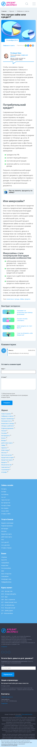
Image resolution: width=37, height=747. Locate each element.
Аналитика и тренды (13, 299)
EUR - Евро (4, 597)
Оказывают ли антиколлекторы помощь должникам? (25, 312)
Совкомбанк (5, 576)
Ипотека (3, 452)
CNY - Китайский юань (7, 605)
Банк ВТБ (4, 560)
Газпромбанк (5, 562)
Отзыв (4, 377)
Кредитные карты (6, 460)
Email (2, 665)
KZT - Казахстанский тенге (9, 602)
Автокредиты (5, 435)
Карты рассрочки (6, 455)
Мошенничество (6, 465)
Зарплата (4, 448)
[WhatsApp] (26, 46)
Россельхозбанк (6, 568)
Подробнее (4, 703)
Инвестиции (5, 450)
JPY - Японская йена (7, 613)
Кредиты (27, 299)
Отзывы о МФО (5, 514)
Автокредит (4, 528)
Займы (22, 299)
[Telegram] (33, 46)
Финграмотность (6, 421)
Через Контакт (5, 500)
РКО (2, 539)
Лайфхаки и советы (9, 45)
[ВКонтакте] (28, 46)
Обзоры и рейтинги (7, 426)
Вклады (3, 440)
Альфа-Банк (4, 565)
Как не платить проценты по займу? (20, 191)
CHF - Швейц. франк (7, 610)
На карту (3, 489)
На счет (3, 497)
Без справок (4, 508)
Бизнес (3, 438)
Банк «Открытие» (6, 573)
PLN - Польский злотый (8, 608)
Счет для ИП (5, 542)
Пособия (4, 433)
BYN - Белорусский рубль (8, 594)
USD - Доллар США (6, 591)
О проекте (4, 646)
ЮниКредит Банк (6, 579)
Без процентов (5, 503)
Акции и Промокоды (7, 418)
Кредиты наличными (7, 523)
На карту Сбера (5, 505)
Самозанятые (5, 467)
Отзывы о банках (6, 548)
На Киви (3, 491)
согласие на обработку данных (9, 744)
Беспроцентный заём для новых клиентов (14, 683)
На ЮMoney (4, 494)
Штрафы (4, 472)
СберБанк (4, 557)
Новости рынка (6, 414)
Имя (3, 369)
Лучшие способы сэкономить (22, 319)
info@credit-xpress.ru (7, 697)
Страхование (5, 469)
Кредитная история (7, 457)
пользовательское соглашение (9, 745)
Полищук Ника (15, 53)
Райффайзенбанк (6, 582)
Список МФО (5, 511)
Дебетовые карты (7, 443)
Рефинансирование (7, 428)
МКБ (2, 571)
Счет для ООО (5, 545)
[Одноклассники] (31, 46)
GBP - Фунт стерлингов (8, 599)
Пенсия (3, 431)
